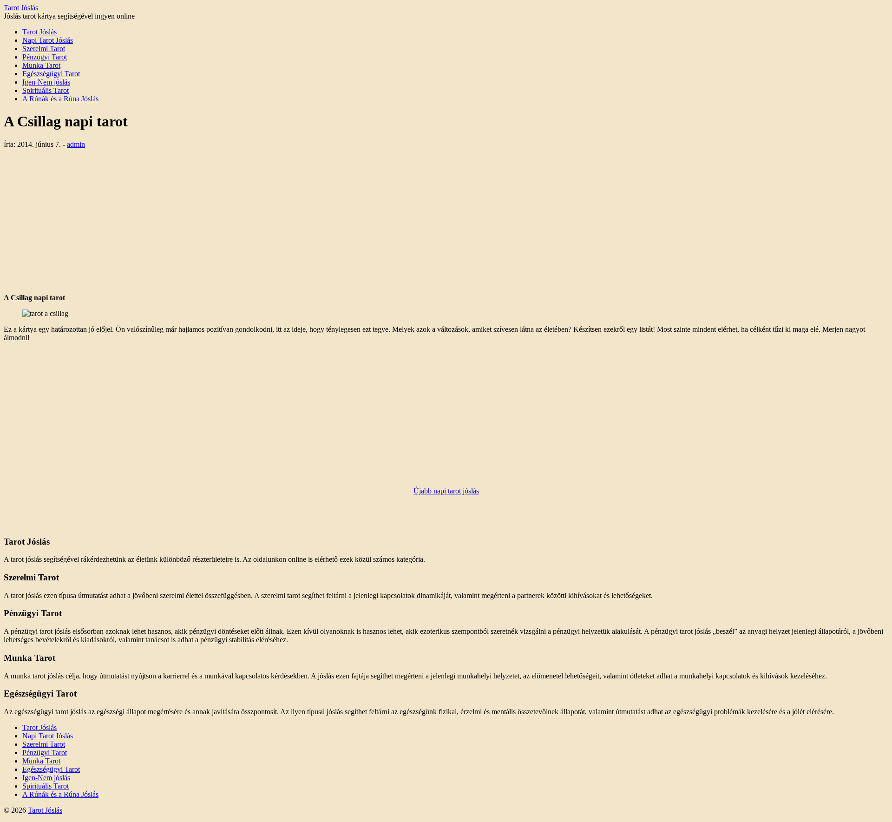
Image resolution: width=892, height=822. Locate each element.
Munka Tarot (41, 65)
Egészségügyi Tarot (51, 74)
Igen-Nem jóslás (46, 82)
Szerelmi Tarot (43, 49)
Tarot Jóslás (21, 8)
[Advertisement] (446, 221)
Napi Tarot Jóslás (47, 40)
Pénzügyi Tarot (44, 57)
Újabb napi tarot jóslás (446, 491)
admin (76, 144)
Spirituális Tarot (45, 90)
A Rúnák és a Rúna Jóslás (60, 99)
